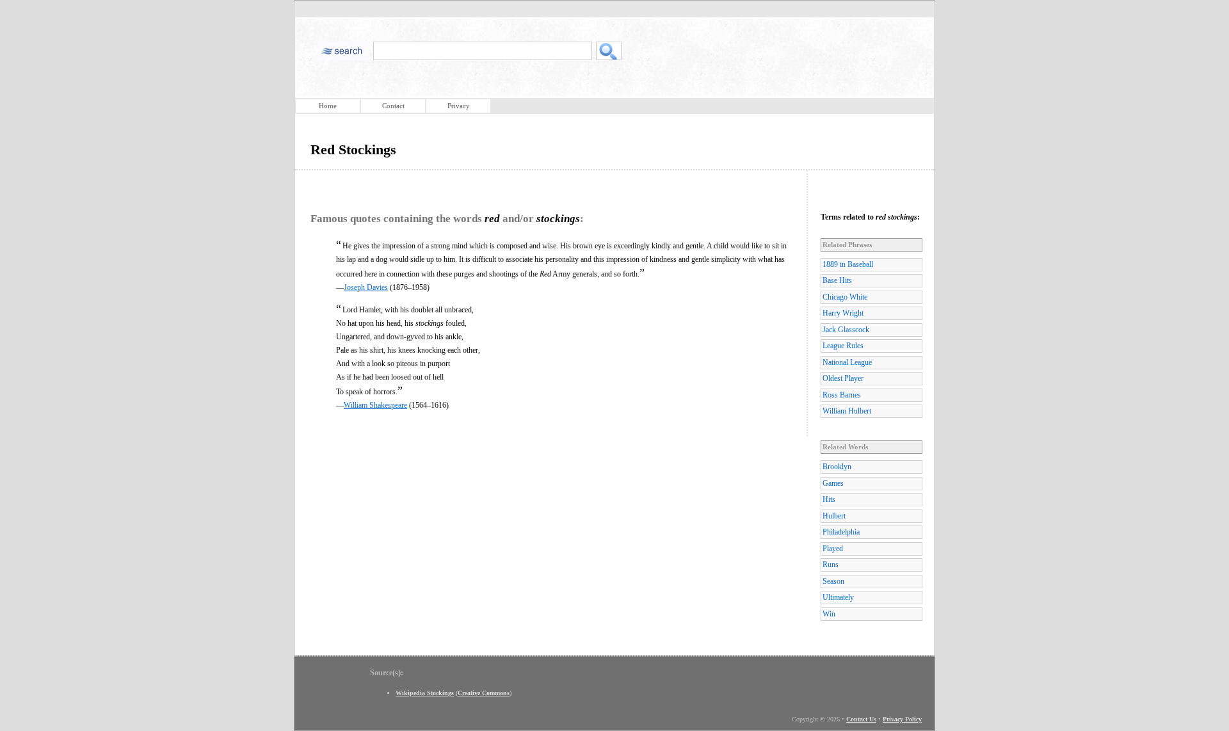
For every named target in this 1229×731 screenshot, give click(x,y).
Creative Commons (484, 692)
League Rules (843, 345)
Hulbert (834, 515)
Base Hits (837, 280)
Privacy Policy (902, 719)
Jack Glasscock (846, 329)
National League (847, 362)
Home (328, 105)
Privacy (458, 105)
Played (833, 548)
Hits (829, 499)
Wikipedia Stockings (425, 692)
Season (833, 581)
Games (833, 483)
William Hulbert (847, 410)
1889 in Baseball (848, 264)
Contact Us (861, 719)
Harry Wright (843, 313)
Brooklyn (837, 466)
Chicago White (845, 297)
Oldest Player (843, 378)
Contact (393, 105)
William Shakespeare (375, 405)
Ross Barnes (842, 394)
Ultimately (838, 597)
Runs (831, 564)
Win (829, 613)
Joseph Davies (366, 287)
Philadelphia (841, 531)
